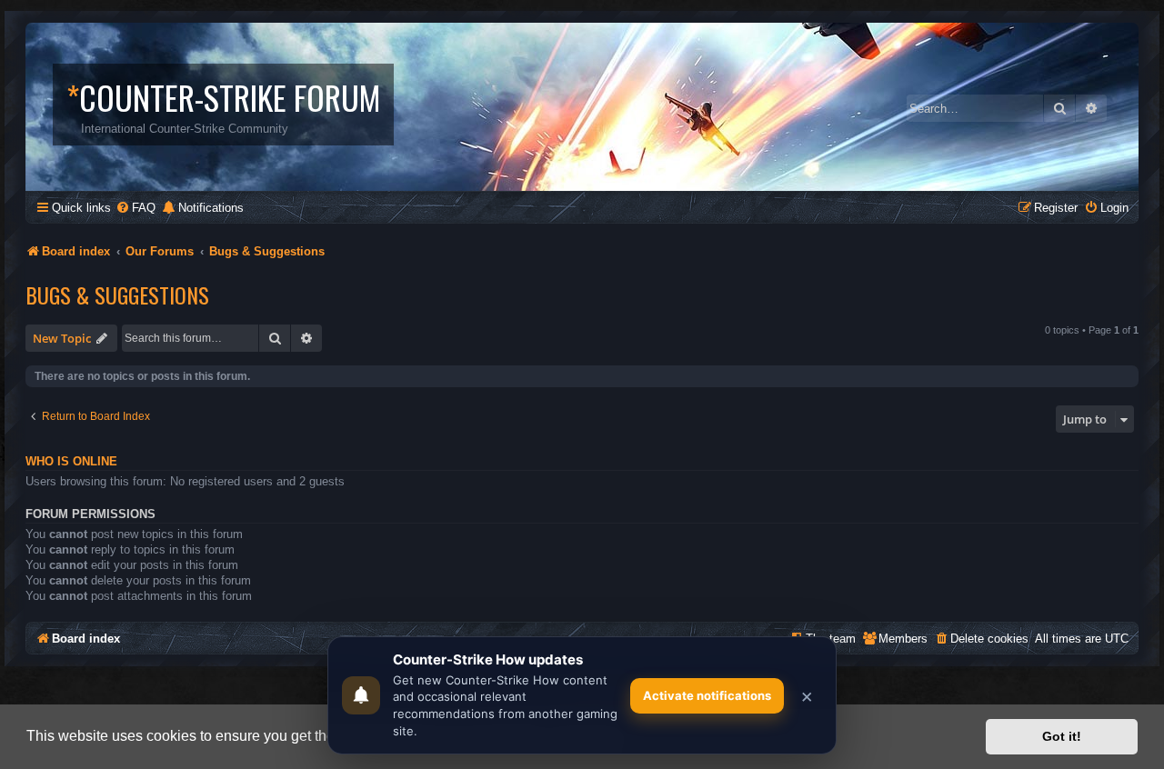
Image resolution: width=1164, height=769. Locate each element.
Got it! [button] (1061, 736)
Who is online (71, 461)
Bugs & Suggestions (117, 294)
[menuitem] (135, 208)
